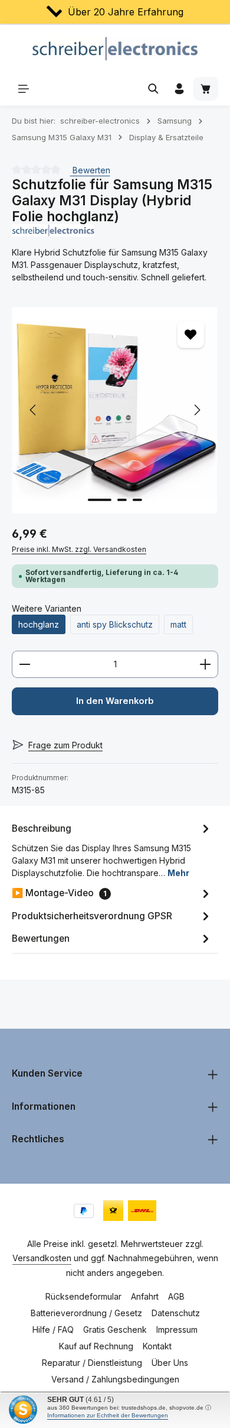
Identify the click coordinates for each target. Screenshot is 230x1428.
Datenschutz (176, 1313)
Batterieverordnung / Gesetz (86, 1313)
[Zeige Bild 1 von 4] (99, 500)
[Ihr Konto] (179, 89)
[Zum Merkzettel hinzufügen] (191, 334)
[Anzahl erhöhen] (205, 664)
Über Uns (170, 1363)
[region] (115, 410)
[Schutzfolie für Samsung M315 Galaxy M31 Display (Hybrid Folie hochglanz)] (115, 410)
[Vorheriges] (33, 410)
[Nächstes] (196, 410)
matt (178, 624)
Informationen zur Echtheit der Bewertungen (107, 1415)
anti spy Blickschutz (115, 624)
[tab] (112, 850)
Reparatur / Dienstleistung (92, 1363)
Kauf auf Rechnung (96, 1346)
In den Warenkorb (115, 701)
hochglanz (38, 624)
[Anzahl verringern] (24, 664)
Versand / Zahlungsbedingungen (115, 1379)
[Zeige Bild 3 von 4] (137, 500)
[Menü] (23, 89)
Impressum (177, 1329)
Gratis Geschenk (115, 1329)
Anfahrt (145, 1296)
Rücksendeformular (83, 1296)
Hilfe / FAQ (53, 1329)
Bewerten (90, 170)
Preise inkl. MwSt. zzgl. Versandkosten (79, 549)
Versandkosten (41, 1258)
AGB (176, 1296)
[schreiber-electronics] (115, 230)
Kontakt (157, 1346)
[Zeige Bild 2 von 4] (122, 500)
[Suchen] (153, 89)
